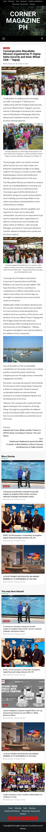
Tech (17, 1)
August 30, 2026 (20, 499)
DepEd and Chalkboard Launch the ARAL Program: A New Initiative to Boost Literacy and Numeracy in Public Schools (24, 443)
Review (32, 4)
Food (5, 1)
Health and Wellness (35, 1)
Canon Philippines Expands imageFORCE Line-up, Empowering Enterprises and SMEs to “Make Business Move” (23, 713)
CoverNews (33, 825)
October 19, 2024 (23, 64)
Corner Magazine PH (23, 20)
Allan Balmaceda (10, 64)
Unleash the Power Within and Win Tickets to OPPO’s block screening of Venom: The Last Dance (22, 431)
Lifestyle (11, 1)
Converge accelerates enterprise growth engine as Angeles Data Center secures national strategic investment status (20, 494)
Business (24, 1)
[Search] (42, 38)
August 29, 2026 (20, 800)
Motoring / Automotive (20, 4)
